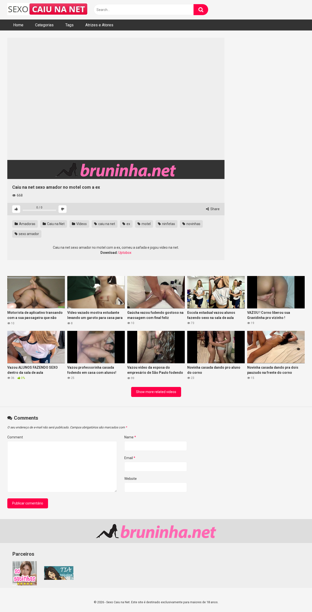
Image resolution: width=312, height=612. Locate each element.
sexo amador (28, 234)
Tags (69, 25)
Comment (15, 437)
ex (128, 224)
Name (130, 437)
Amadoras (26, 224)
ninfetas (168, 224)
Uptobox (124, 253)
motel (146, 224)
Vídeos (81, 224)
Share (215, 209)
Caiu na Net (55, 224)
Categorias (44, 25)
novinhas (193, 224)
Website (130, 479)
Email (129, 458)
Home (18, 25)
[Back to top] (295, 597)
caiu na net (106, 224)
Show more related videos (156, 392)
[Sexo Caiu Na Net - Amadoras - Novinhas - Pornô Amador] (47, 10)
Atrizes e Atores (99, 25)
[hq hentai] (58, 579)
